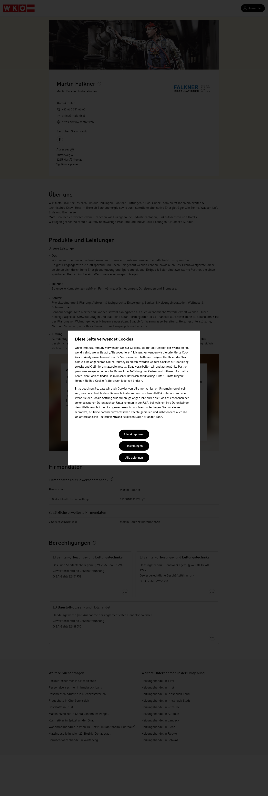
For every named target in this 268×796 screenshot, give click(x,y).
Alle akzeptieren (134, 434)
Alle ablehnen (134, 457)
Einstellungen (134, 446)
